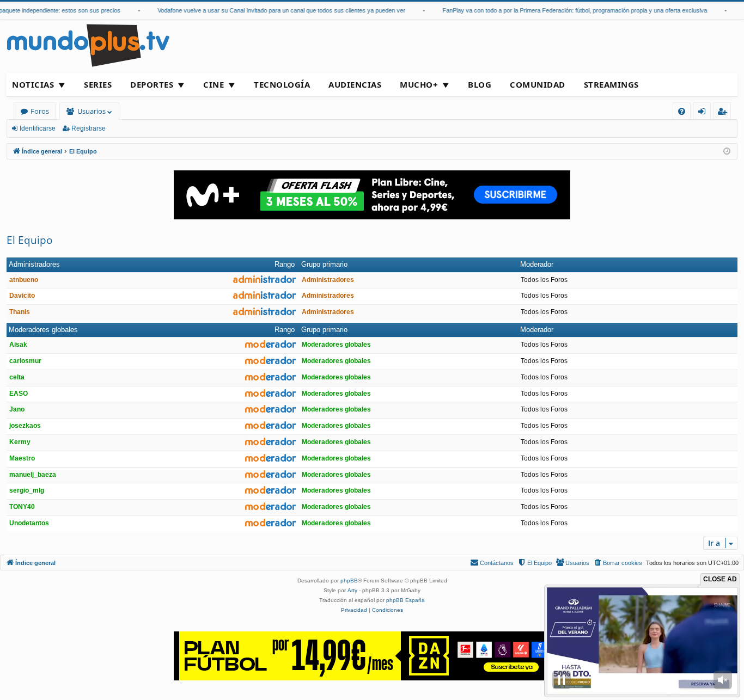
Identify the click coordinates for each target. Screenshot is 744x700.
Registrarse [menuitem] (724, 113)
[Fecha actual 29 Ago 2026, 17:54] (726, 151)
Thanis (19, 312)
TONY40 (22, 507)
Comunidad (537, 84)
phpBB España (405, 600)
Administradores (34, 264)
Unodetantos (29, 523)
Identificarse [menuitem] (704, 113)
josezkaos (25, 425)
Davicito (22, 295)
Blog (479, 84)
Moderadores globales (43, 330)
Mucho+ (419, 84)
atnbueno (23, 280)
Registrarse (88, 128)
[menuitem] (681, 111)
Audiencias (354, 84)
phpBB (349, 581)
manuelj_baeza (32, 474)
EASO (18, 393)
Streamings (611, 84)
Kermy (20, 442)
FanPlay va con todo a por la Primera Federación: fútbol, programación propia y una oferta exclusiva (563, 10)
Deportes (151, 84)
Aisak (18, 344)
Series (98, 84)
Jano (17, 409)
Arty (352, 590)
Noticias (33, 84)
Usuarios (91, 111)
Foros (40, 111)
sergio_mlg (26, 490)
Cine (213, 84)
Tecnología (282, 84)
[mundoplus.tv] (88, 45)
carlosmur (25, 361)
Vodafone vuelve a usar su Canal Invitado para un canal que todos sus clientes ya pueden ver (270, 10)
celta (17, 377)
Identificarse (38, 128)
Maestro (22, 458)
